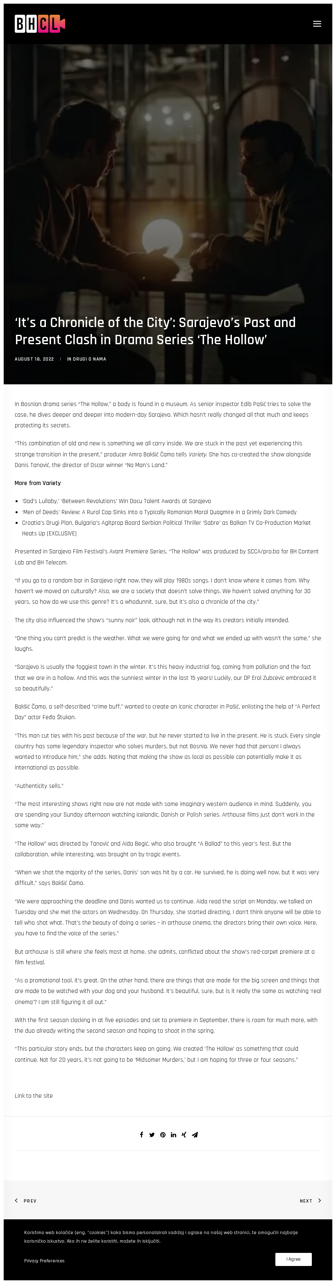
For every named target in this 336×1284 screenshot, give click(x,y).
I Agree (293, 1259)
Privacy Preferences (44, 1261)
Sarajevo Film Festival (76, 551)
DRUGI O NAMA (89, 359)
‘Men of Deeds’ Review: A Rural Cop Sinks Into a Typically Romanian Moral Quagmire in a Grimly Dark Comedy (159, 512)
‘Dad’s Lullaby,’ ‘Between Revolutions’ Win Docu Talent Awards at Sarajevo (116, 501)
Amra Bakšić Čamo (152, 454)
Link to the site (34, 1096)
